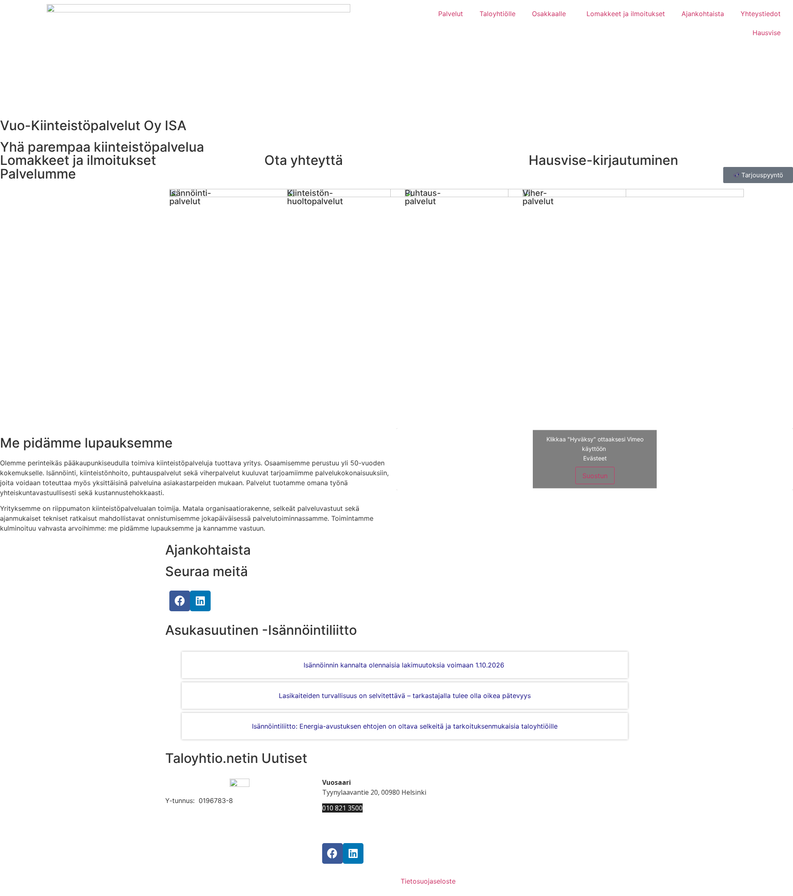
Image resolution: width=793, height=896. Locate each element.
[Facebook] (179, 601)
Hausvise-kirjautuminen (603, 160)
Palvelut (450, 14)
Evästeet (595, 458)
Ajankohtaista (702, 14)
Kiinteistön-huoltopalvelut (315, 197)
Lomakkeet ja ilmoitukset (625, 14)
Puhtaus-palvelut (423, 197)
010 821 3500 (342, 808)
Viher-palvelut (537, 197)
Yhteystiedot (761, 14)
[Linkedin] (200, 601)
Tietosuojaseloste (428, 881)
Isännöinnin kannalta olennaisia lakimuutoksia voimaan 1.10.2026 (405, 665)
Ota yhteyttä (303, 160)
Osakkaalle (549, 14)
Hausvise (767, 33)
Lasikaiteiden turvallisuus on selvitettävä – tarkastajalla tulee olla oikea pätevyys (405, 695)
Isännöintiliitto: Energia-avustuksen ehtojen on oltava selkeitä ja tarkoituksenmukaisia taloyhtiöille (405, 726)
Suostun (595, 476)
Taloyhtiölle (497, 14)
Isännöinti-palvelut (190, 197)
